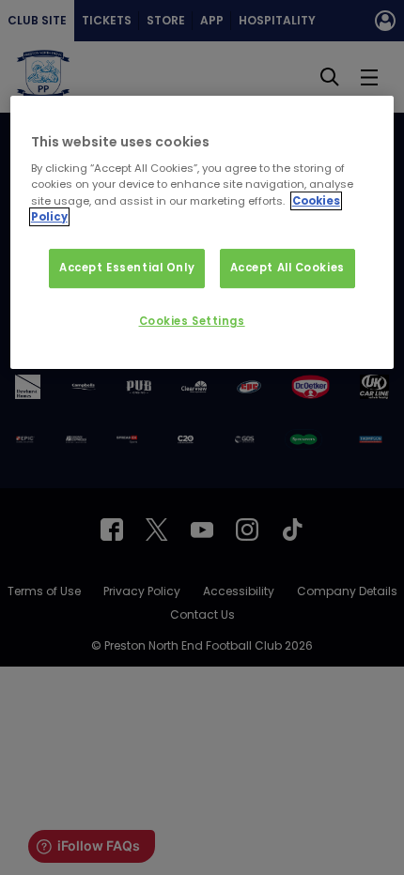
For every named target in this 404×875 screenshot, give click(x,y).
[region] (202, 233)
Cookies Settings (192, 321)
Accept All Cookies (287, 267)
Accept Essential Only (126, 267)
